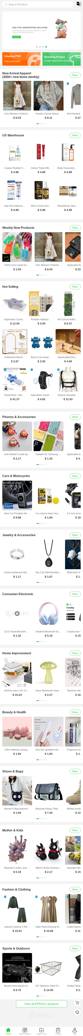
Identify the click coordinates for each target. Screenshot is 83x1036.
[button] (37, 47)
